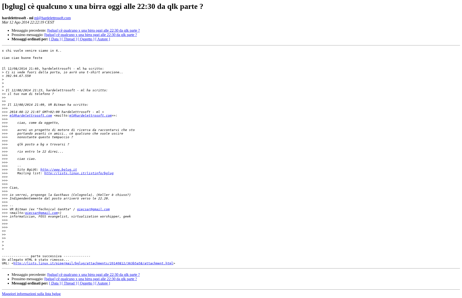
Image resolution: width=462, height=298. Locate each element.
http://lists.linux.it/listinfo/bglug (79, 173)
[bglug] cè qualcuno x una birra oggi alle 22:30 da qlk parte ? (93, 30)
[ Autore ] (102, 39)
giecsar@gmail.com (93, 209)
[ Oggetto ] (86, 39)
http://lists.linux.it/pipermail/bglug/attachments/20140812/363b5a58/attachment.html (93, 263)
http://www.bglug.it (58, 169)
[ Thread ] (69, 39)
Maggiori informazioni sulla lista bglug (31, 294)
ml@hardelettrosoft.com (52, 18)
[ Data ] (55, 39)
